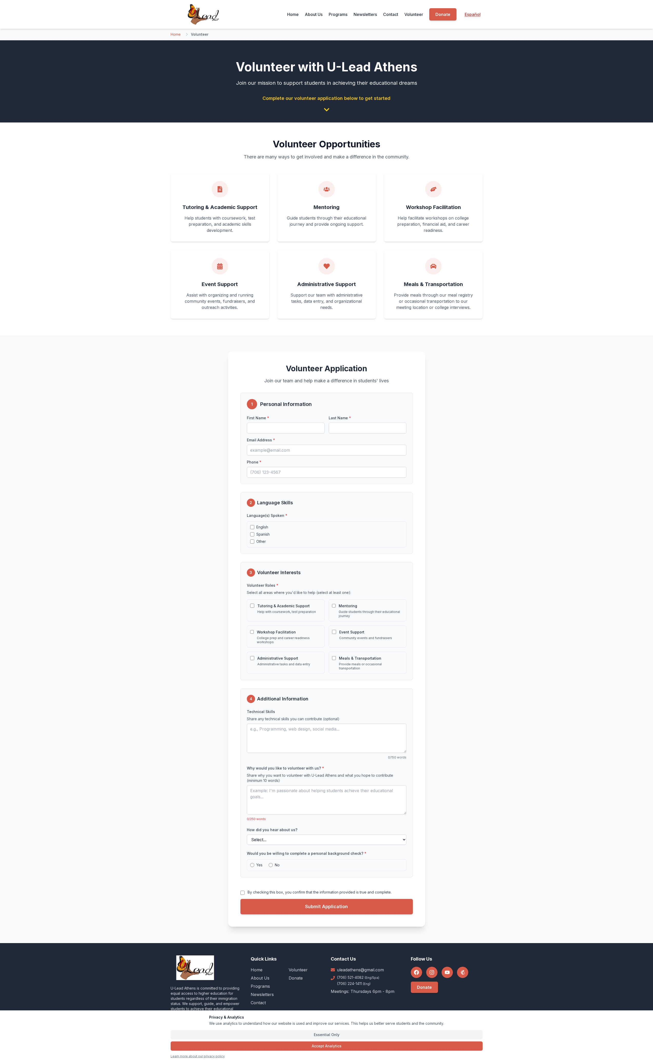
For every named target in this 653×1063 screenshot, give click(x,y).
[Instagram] (431, 972)
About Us (314, 14)
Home (293, 14)
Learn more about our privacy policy (198, 1056)
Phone (254, 462)
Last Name (340, 418)
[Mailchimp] (462, 972)
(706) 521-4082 (358, 977)
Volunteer (413, 14)
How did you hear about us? (272, 830)
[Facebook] (416, 972)
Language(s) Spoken (267, 515)
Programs (338, 14)
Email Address (261, 440)
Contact (390, 14)
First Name (258, 418)
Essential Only (326, 1034)
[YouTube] (447, 972)
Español (473, 14)
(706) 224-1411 (354, 983)
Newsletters (365, 14)
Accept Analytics (327, 1046)
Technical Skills (261, 711)
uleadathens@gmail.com (360, 969)
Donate (442, 14)
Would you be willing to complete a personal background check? (306, 853)
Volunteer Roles (262, 585)
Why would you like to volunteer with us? (285, 768)
